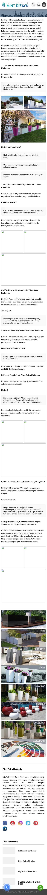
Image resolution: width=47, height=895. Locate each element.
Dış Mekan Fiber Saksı (27, 871)
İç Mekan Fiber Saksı (27, 851)
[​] (5, 825)
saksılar (9, 220)
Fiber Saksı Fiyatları (26, 861)
